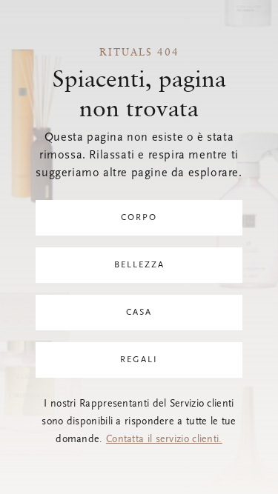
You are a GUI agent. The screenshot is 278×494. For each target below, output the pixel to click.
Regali (139, 360)
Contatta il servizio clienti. (164, 440)
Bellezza (139, 265)
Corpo (139, 217)
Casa (139, 312)
